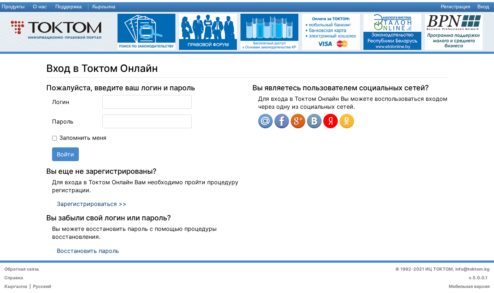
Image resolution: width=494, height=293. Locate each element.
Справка (13, 277)
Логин (60, 101)
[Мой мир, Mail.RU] (265, 121)
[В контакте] (314, 121)
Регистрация (455, 6)
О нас (40, 6)
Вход (483, 6)
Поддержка (68, 6)
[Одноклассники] (347, 121)
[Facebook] (281, 121)
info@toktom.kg (472, 269)
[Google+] (298, 121)
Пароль (62, 121)
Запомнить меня (82, 137)
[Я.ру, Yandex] (330, 121)
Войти (65, 154)
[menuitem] (15, 7)
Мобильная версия (469, 286)
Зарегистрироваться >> (92, 203)
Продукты (13, 6)
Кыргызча (103, 6)
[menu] (247, 7)
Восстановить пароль (88, 250)
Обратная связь (21, 269)
